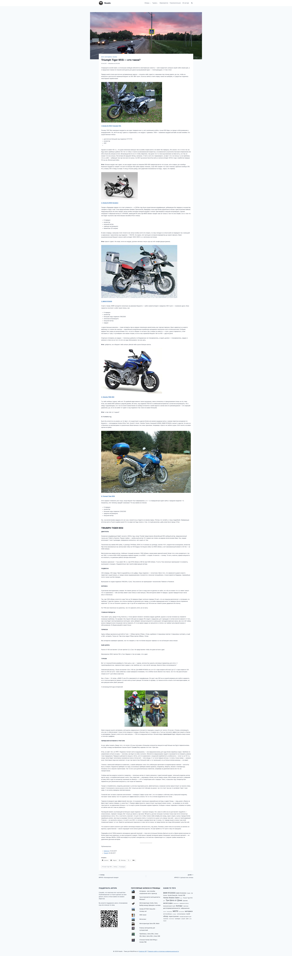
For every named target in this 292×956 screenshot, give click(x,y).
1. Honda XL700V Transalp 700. (111, 126)
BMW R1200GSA (181, 893)
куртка (164, 911)
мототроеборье (167, 914)
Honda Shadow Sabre (171, 898)
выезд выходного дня (169, 906)
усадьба (183, 918)
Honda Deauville (172, 895)
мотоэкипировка (181, 914)
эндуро (164, 920)
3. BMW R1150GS (106, 301)
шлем (190, 918)
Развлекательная (175, 3)
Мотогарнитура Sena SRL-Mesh (149, 923)
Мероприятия (164, 3)
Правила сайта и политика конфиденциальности (163, 951)
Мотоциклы (108, 56)
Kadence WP (143, 951)
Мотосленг (142, 919)
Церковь (185, 900)
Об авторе (185, 3)
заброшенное (185, 908)
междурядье (169, 911)
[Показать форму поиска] (191, 3)
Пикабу (106, 853)
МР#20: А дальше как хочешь (183, 876)
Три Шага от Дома (174, 900)
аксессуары (168, 903)
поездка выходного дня (185, 916)
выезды (179, 906)
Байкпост (107, 851)
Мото (102, 56)
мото (175, 911)
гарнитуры (185, 906)
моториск (189, 911)
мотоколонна (181, 911)
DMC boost (142, 915)
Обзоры (115, 56)
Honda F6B (181, 895)
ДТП (164, 900)
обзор (115, 866)
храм (187, 918)
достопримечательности (171, 908)
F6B (192, 893)
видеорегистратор (184, 903)
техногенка (171, 918)
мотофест (174, 914)
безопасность (176, 903)
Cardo (188, 893)
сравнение (165, 918)
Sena (181, 897)
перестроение (174, 916)
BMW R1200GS (169, 893)
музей (188, 914)
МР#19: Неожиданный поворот (109, 876)
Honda (165, 895)
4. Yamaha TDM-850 (107, 397)
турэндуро (122, 866)
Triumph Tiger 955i (107, 866)
